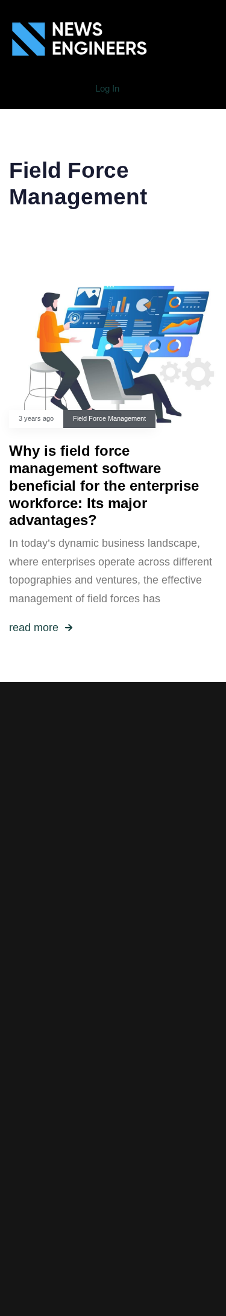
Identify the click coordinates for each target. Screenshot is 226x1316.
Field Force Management (109, 418)
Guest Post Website (113, 1067)
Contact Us (113, 1086)
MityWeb (142, 1182)
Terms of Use (113, 1048)
